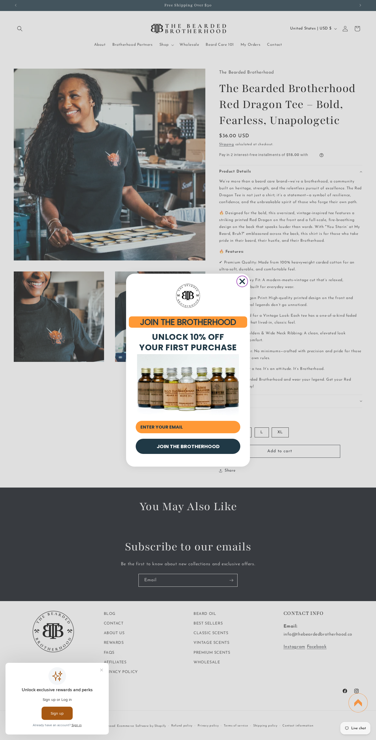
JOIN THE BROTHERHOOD (188, 322)
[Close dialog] (242, 281)
